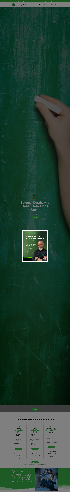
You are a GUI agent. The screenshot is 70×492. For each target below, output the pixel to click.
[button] (45, 232)
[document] (35, 246)
